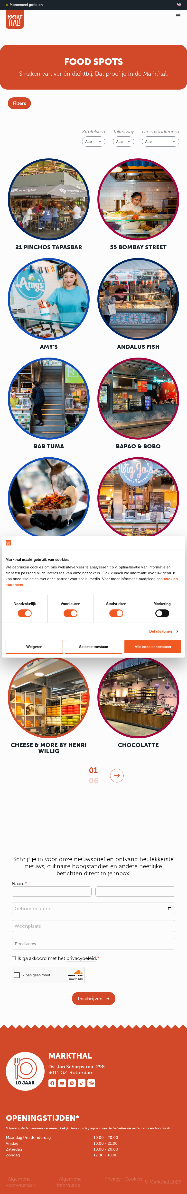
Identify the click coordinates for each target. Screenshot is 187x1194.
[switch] (70, 613)
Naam (18, 883)
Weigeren (34, 647)
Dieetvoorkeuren (160, 131)
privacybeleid (81, 958)
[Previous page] (70, 775)
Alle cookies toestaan (153, 647)
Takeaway (123, 131)
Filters (19, 103)
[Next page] (117, 775)
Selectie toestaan (93, 647)
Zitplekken (93, 131)
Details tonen (160, 631)
